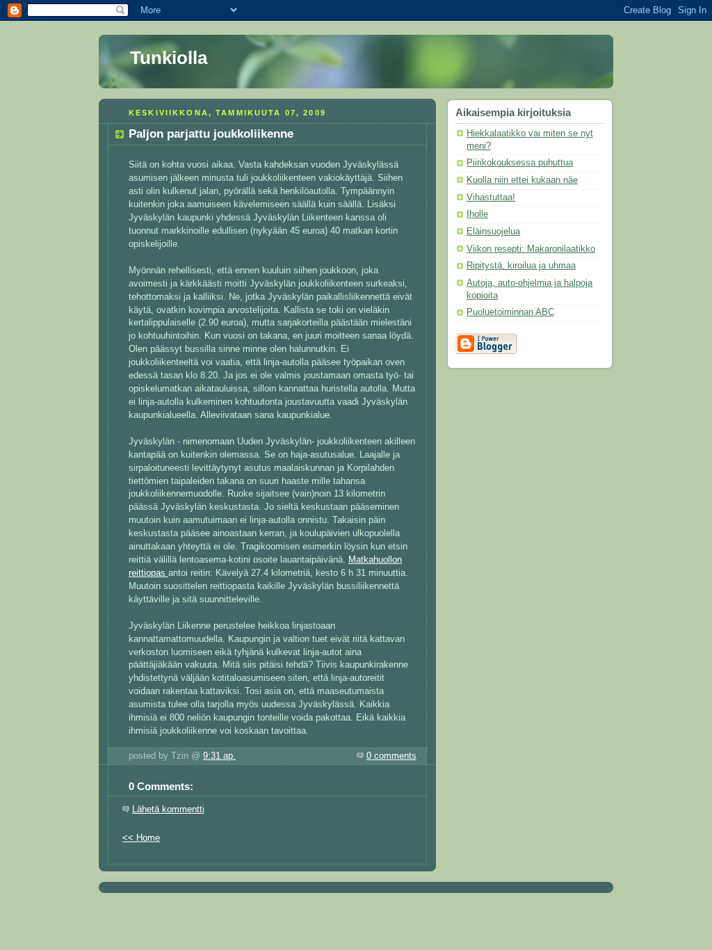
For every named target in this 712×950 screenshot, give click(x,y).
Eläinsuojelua (493, 231)
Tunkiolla (168, 57)
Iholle (477, 214)
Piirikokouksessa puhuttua (520, 163)
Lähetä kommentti (168, 809)
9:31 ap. (219, 756)
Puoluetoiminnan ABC (510, 312)
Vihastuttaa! (491, 197)
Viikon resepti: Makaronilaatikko (531, 249)
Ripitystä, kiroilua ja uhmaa (521, 266)
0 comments (391, 756)
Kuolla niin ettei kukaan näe (522, 180)
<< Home (141, 838)
